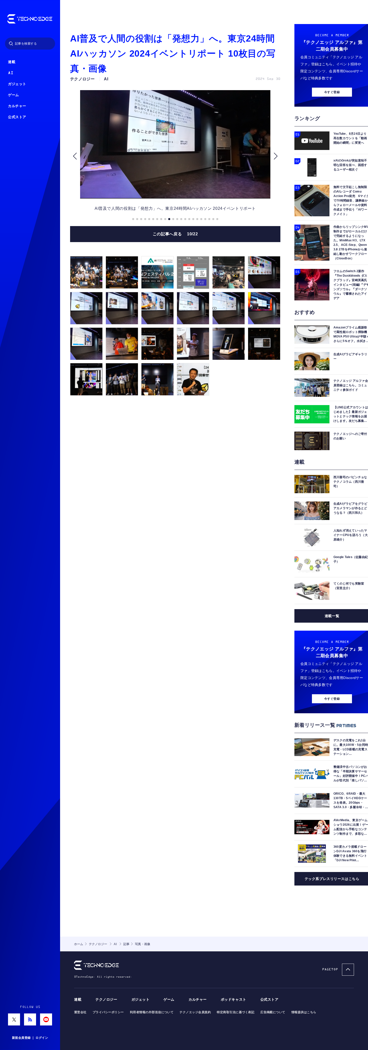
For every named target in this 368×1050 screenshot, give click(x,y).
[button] (75, 156)
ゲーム (13, 95)
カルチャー (17, 106)
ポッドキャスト (233, 999)
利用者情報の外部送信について (152, 1012)
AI (10, 73)
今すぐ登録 (332, 92)
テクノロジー (106, 999)
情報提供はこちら (303, 1012)
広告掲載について (272, 1012)
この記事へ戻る (175, 234)
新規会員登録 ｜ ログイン (30, 1037)
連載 (11, 62)
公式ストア (17, 117)
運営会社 (80, 1012)
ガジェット (17, 84)
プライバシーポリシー (108, 1012)
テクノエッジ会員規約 (195, 1012)
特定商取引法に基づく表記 (235, 1012)
